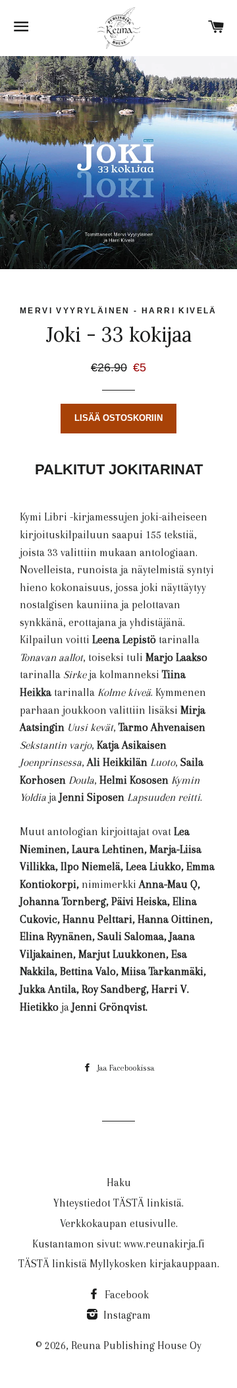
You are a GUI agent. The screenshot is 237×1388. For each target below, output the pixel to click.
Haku (119, 1182)
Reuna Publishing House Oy (136, 1345)
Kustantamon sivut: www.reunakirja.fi (118, 1244)
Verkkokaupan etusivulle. (119, 1223)
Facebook (125, 1294)
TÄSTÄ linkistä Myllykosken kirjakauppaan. (118, 1263)
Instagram (126, 1315)
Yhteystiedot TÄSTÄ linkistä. (118, 1203)
